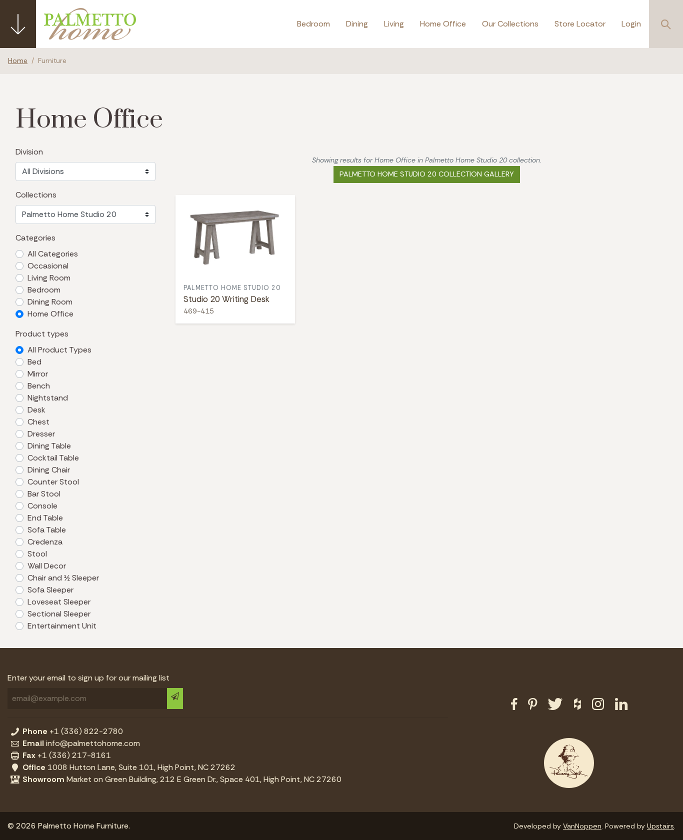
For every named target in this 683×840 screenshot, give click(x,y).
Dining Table (49, 445)
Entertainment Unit (62, 625)
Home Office (443, 23)
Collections (36, 195)
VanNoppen (582, 826)
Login (631, 23)
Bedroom (313, 23)
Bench (39, 385)
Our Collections (510, 23)
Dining (357, 23)
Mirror (38, 373)
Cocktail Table (53, 457)
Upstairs (660, 826)
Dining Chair (49, 469)
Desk (37, 409)
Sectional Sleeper (59, 613)
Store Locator (580, 23)
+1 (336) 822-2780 (72, 731)
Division (29, 151)
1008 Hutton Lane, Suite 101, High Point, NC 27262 (129, 767)
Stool (37, 553)
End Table (45, 517)
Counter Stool (53, 481)
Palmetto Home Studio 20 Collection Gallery (427, 174)
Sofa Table (47, 529)
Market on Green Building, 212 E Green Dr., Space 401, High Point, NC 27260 (182, 779)
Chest (39, 421)
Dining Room (50, 301)
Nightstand (48, 397)
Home (18, 60)
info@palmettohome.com (81, 743)
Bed (35, 361)
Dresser (41, 433)
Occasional (48, 265)
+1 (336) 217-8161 (66, 755)
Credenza (45, 541)
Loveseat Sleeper (59, 601)
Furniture (52, 60)
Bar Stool (44, 493)
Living (394, 23)
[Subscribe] (175, 698)
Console (43, 505)
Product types (42, 333)
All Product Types (60, 349)
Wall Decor (47, 565)
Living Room (49, 277)
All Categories (53, 253)
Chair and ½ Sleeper (63, 577)
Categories (36, 237)
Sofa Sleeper (51, 589)
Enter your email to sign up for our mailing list (89, 677)
